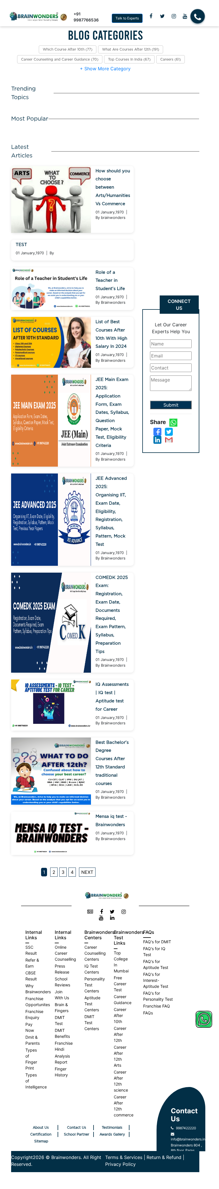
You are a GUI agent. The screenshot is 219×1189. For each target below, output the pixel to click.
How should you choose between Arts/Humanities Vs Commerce (113, 187)
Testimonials (112, 1127)
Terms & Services (123, 1157)
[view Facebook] (101, 912)
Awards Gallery (112, 1134)
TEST (21, 245)
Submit (171, 405)
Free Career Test (120, 983)
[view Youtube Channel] (184, 16)
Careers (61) (170, 59)
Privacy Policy (120, 1164)
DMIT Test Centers (91, 1022)
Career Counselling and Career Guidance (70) (59, 59)
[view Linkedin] (112, 918)
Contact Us (76, 1127)
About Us (41, 1127)
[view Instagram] (173, 16)
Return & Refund (164, 1157)
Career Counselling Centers (95, 953)
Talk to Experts (127, 18)
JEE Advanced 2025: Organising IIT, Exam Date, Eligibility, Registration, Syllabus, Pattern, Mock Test (111, 511)
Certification (40, 1134)
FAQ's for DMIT (157, 941)
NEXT (87, 872)
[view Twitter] (162, 16)
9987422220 (184, 1128)
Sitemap (41, 1141)
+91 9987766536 (86, 16)
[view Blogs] (90, 912)
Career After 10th (120, 1015)
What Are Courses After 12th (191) (130, 49)
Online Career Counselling (65, 953)
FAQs (148, 1012)
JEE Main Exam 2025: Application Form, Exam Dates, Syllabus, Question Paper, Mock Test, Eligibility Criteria (112, 412)
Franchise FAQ (156, 1006)
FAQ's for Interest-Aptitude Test (155, 980)
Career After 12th (120, 1034)
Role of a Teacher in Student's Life (110, 280)
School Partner (76, 1134)
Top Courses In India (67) (129, 59)
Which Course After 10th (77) (67, 49)
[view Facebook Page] (151, 16)
